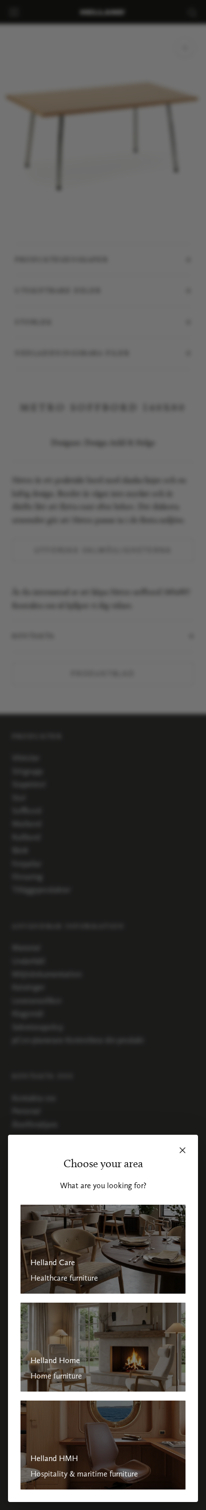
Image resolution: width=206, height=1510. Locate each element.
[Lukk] (182, 1150)
